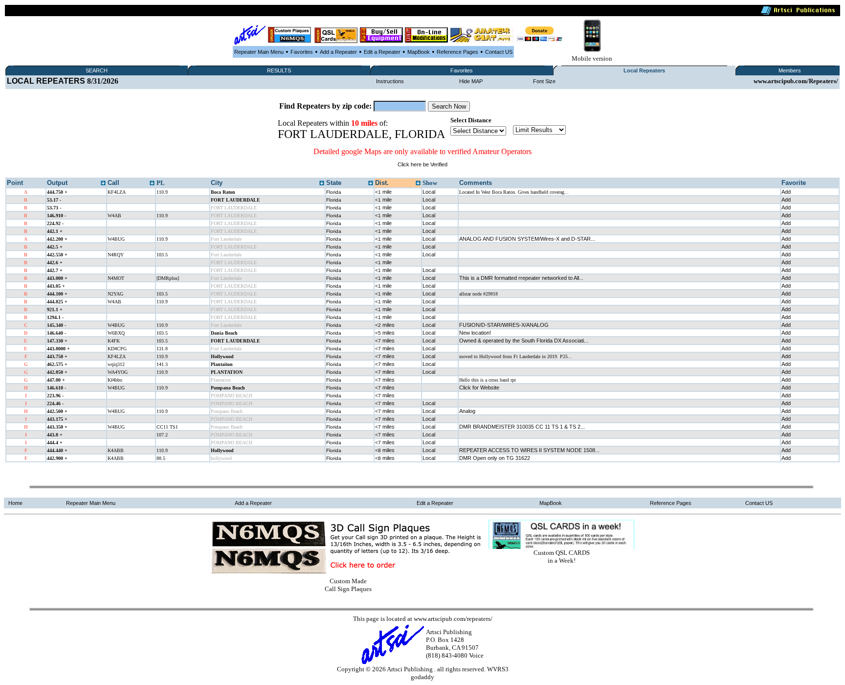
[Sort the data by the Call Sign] (152, 183)
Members (789, 70)
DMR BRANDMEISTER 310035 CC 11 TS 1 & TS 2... (522, 427)
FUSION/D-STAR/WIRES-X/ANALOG (504, 325)
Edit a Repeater (382, 52)
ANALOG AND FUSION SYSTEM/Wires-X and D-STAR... (527, 239)
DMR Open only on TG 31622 (494, 458)
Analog (467, 411)
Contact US (498, 52)
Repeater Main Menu (259, 52)
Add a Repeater (338, 52)
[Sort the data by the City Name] (321, 183)
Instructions (390, 81)
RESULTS (279, 70)
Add (786, 192)
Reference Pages (457, 52)
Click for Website (479, 387)
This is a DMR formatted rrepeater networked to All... (521, 278)
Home (15, 503)
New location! (475, 333)
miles (385, 325)
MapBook (418, 52)
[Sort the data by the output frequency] (103, 183)
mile (383, 192)
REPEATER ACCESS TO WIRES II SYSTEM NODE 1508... (529, 450)
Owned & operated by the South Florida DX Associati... (523, 340)
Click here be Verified (422, 164)
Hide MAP (471, 81)
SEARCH (97, 70)
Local (428, 192)
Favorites (301, 52)
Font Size (544, 81)
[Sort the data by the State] (370, 183)
